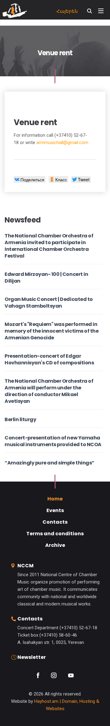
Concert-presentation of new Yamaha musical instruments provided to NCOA (53, 441)
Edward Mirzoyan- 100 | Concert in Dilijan (46, 277)
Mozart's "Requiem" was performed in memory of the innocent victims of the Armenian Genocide (51, 331)
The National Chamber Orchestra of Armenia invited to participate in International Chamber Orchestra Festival (49, 245)
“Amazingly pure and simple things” (49, 462)
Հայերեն (67, 11)
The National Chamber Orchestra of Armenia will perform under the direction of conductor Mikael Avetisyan (49, 391)
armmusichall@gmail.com (62, 142)
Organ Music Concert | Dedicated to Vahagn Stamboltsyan (49, 302)
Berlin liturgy (20, 419)
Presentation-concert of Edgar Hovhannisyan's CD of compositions (49, 359)
